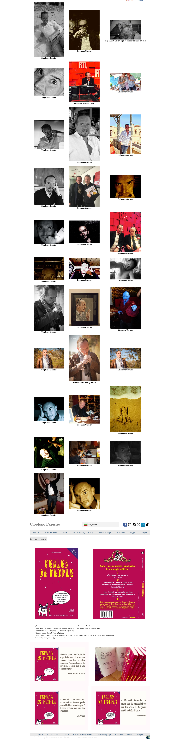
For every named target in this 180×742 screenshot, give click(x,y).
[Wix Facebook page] (125, 525)
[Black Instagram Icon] (130, 525)
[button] (50, 532)
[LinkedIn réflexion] (143, 525)
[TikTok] (147, 525)
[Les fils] (134, 525)
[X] (138, 525)
